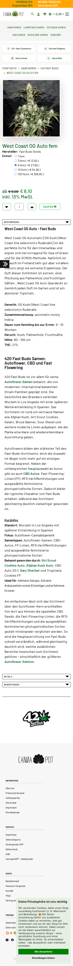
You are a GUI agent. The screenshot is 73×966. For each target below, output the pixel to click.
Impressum (11, 807)
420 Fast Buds (49, 68)
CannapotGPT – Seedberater (19, 859)
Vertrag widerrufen (15, 900)
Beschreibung (12, 222)
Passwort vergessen (16, 886)
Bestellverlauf (12, 881)
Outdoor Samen (56, 27)
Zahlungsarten (13, 798)
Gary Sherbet (30, 570)
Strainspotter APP (14, 844)
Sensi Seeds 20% (48, 5)
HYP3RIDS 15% (24, 2)
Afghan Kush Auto (39, 565)
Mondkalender (13, 812)
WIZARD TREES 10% (49, 2)
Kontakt (9, 891)
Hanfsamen (14, 27)
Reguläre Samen (38, 34)
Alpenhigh (11, 922)
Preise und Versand (15, 793)
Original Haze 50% (22, 5)
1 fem (21, 156)
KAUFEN (48, 206)
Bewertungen (12, 684)
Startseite (9, 68)
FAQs (8, 895)
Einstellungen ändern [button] (43, 958)
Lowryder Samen (34, 27)
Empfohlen (11, 835)
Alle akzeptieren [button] (43, 951)
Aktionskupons (13, 839)
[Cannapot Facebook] (12, 939)
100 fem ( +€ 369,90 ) (30, 174)
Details (8, 676)
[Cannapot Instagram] (7, 939)
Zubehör (55, 34)
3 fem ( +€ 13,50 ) (28, 160)
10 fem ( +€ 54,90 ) (29, 169)
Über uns (10, 788)
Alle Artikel (11, 803)
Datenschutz (12, 849)
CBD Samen (18, 34)
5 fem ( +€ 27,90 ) (28, 165)
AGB (8, 854)
